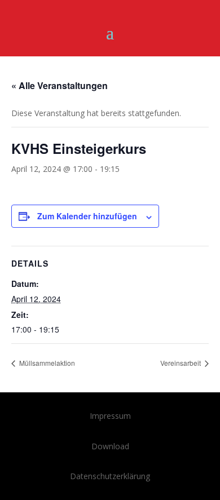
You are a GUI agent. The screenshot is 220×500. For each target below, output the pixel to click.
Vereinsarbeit (181, 363)
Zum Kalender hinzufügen (87, 216)
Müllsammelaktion (46, 363)
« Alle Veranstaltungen (59, 85)
